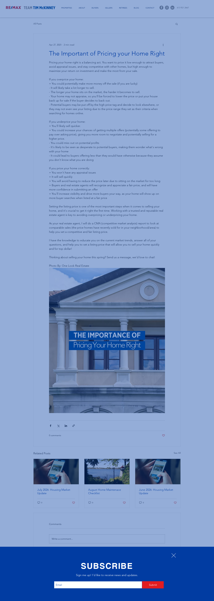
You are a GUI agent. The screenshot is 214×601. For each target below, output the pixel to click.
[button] (174, 555)
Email (59, 578)
